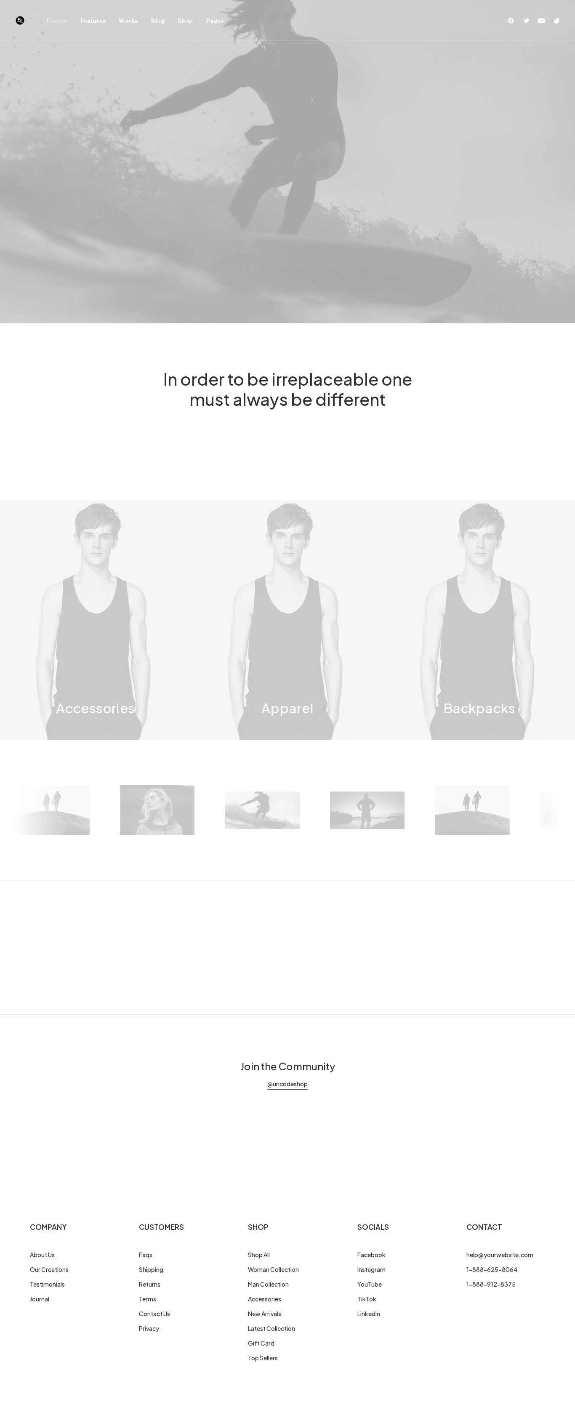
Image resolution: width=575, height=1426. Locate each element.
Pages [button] (215, 20)
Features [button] (93, 20)
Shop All (259, 1254)
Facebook (371, 1254)
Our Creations (49, 1269)
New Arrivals (264, 1313)
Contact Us (154, 1313)
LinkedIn (368, 1313)
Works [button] (128, 20)
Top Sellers (263, 1358)
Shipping (151, 1269)
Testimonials (47, 1284)
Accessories (264, 1299)
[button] (513, 20)
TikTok (366, 1299)
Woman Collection (273, 1269)
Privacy (149, 1328)
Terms (147, 1299)
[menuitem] (56, 20)
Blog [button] (158, 20)
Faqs (145, 1254)
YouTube (369, 1284)
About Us (42, 1254)
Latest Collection (271, 1328)
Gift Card (261, 1343)
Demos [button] (56, 20)
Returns (149, 1284)
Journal (39, 1299)
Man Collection (268, 1284)
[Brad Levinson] (20, 20)
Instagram (371, 1269)
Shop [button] (185, 20)
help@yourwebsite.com (499, 1254)
